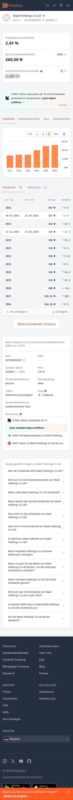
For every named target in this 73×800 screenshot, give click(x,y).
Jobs (42, 660)
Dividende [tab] (8, 118)
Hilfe (6, 712)
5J (49, 134)
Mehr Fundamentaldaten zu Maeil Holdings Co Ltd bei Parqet (38, 435)
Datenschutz (47, 698)
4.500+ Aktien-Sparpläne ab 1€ (29, 420)
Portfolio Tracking (14, 660)
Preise (7, 692)
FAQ (5, 705)
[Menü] (68, 5)
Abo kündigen (12, 719)
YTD (30, 134)
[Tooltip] (45, 391)
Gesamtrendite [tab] (61, 118)
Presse (43, 673)
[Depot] (61, 5)
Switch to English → (16, 796)
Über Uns (45, 653)
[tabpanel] (36, 153)
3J (43, 134)
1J (37, 134)
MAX (56, 134)
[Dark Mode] (54, 5)
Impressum (46, 692)
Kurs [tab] (46, 118)
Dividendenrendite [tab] (29, 118)
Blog (42, 666)
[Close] (69, 791)
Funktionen (10, 698)
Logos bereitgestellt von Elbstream (22, 777)
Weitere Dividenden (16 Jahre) (36, 324)
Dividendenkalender (16, 653)
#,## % (12, 76)
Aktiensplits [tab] (37, 187)
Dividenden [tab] (12, 187)
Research (9, 673)
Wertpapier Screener (16, 666)
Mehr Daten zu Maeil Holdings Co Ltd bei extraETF (38, 443)
